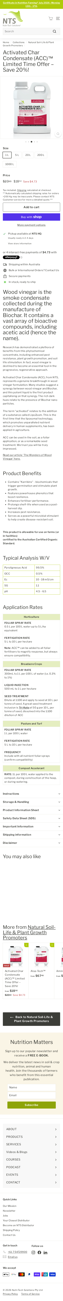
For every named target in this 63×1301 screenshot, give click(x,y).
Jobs (5, 1215)
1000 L (9, 164)
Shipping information (17, 834)
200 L (41, 155)
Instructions (11, 793)
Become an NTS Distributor (18, 1225)
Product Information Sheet (21, 810)
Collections (19, 42)
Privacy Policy (10, 1293)
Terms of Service (30, 1293)
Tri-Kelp (24, 707)
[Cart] (51, 18)
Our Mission (9, 1205)
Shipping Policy (11, 1230)
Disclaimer (10, 842)
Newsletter (9, 1210)
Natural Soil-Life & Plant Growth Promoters (29, 932)
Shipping (21, 190)
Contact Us (9, 1235)
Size (6, 148)
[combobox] (31, 31)
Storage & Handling (16, 802)
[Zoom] (58, 134)
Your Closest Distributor (16, 1220)
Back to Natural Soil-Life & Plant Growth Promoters (33, 1019)
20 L (28, 155)
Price (6, 175)
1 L (7, 155)
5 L (17, 155)
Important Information (18, 826)
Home (6, 42)
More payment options (31, 225)
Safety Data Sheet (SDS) (19, 818)
